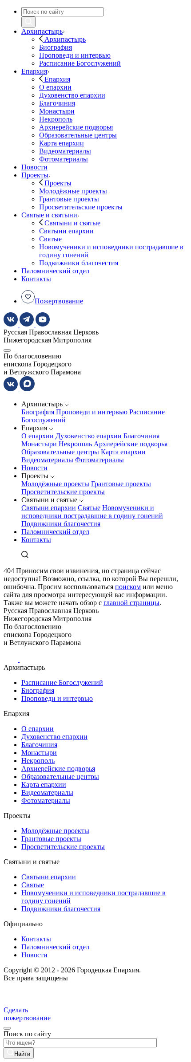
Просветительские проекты (63, 492)
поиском (128, 586)
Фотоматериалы (99, 460)
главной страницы (131, 602)
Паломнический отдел (55, 531)
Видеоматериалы (47, 460)
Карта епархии (123, 452)
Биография (37, 412)
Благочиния (141, 436)
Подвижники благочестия (60, 523)
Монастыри (39, 444)
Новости (34, 468)
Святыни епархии (48, 507)
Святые (89, 507)
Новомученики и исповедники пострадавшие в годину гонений (92, 511)
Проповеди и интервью (91, 412)
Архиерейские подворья (130, 444)
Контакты (36, 539)
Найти (22, 1053)
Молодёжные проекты (55, 484)
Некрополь (75, 444)
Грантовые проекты (121, 484)
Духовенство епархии (89, 436)
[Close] (7, 1028)
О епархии (37, 436)
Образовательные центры (60, 452)
